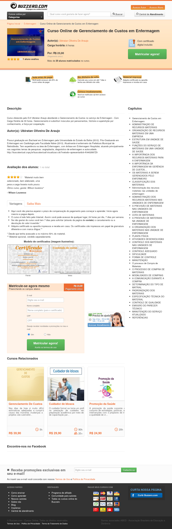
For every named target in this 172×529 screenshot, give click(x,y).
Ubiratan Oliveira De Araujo (73, 40)
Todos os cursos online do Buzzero (64, 500)
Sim (32, 334)
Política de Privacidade (84, 479)
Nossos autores (19, 498)
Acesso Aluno (156, 7)
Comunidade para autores (64, 495)
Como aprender (18, 495)
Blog (13, 504)
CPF (29, 315)
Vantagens (15, 203)
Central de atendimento (22, 510)
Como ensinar (18, 492)
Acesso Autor (139, 7)
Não (49, 334)
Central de (151, 14)
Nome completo (33, 305)
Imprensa (15, 507)
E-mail (29, 295)
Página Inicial (13, 23)
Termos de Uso (62, 479)
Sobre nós (16, 501)
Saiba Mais (34, 203)
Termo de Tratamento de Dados (55, 523)
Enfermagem (30, 23)
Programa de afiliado (62, 492)
